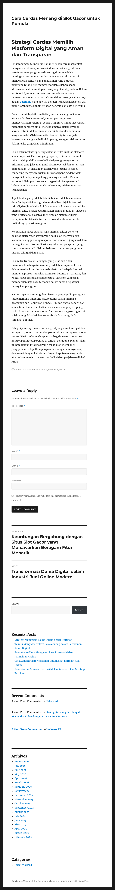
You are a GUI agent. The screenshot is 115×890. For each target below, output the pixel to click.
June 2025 (21, 820)
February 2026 (23, 786)
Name (16, 451)
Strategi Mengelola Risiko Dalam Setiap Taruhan (43, 639)
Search (16, 603)
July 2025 (20, 816)
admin (19, 369)
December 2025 (24, 795)
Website (17, 480)
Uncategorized (23, 864)
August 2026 (22, 761)
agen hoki (51, 369)
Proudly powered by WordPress (75, 881)
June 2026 (21, 769)
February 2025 (23, 836)
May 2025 (20, 824)
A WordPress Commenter (27, 729)
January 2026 (22, 790)
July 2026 (20, 765)
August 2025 (22, 811)
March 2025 (22, 832)
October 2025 (23, 803)
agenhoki (25, 101)
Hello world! (53, 701)
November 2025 (24, 799)
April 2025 (21, 828)
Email (16, 466)
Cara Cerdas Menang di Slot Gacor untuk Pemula (34, 881)
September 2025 (24, 807)
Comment (18, 406)
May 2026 (20, 774)
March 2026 (22, 782)
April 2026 (21, 778)
